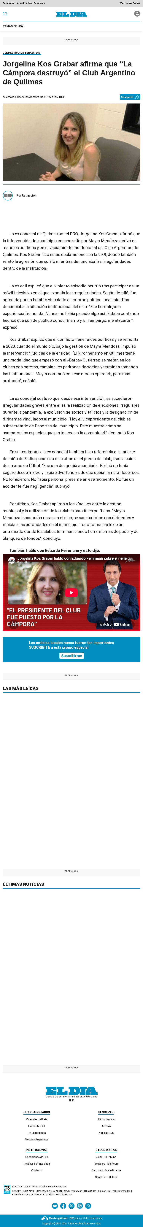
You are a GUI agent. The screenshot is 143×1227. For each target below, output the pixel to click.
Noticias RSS (106, 1132)
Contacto (36, 1170)
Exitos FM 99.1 (36, 1126)
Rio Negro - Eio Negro (106, 1163)
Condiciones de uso (36, 1157)
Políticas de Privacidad (37, 1163)
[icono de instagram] (80, 1206)
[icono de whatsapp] (88, 1206)
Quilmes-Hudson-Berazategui (22, 53)
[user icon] (137, 15)
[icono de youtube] (55, 1206)
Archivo (106, 1126)
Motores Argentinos (36, 1139)
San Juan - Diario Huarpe (106, 1170)
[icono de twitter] (71, 1206)
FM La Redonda (37, 1132)
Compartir (127, 97)
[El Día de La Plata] (71, 14)
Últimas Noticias (106, 1119)
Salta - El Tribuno (106, 1157)
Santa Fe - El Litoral (106, 1177)
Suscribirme (71, 656)
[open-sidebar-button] (5, 14)
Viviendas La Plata (36, 1119)
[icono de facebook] (63, 1206)
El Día (23, 1186)
